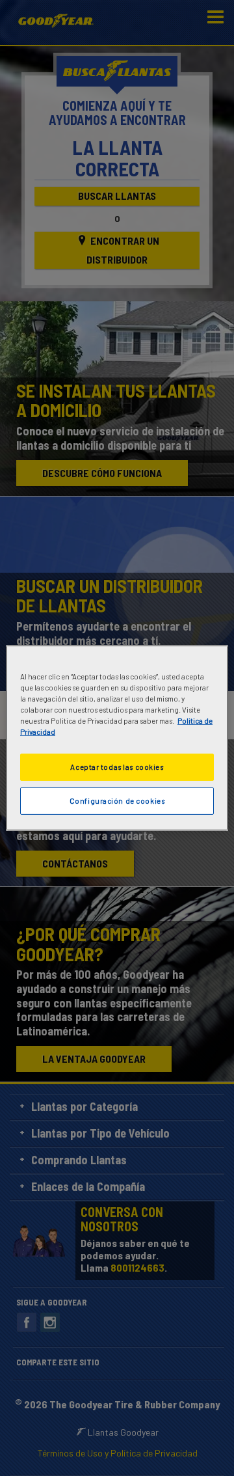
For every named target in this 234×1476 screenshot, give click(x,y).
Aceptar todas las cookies (116, 767)
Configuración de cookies (117, 801)
